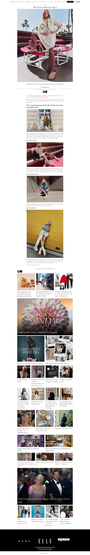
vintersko (49, 268)
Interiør (42, 1)
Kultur (37, 1)
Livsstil (33, 1)
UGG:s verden (47, 133)
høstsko (45, 268)
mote (54, 268)
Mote (17, 1)
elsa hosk (40, 268)
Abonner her (70, 1)
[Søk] (75, 2)
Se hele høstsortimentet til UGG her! (33, 264)
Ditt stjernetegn (58, 1)
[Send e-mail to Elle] (29, 541)
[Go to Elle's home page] (45, 541)
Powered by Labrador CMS (45, 553)
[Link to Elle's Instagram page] (19, 541)
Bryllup (64, 1)
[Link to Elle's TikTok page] (26, 541)
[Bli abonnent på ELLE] (64, 541)
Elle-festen (50, 1)
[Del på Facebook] (44, 92)
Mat (46, 1)
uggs (36, 268)
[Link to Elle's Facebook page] (22, 541)
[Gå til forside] (14, 1)
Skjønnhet (28, 1)
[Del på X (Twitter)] (46, 92)
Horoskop (22, 1)
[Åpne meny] (11, 1)
